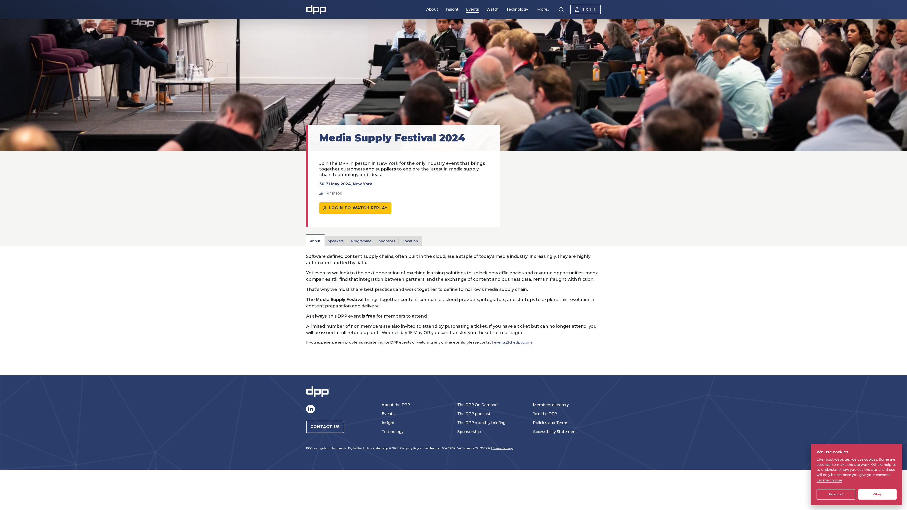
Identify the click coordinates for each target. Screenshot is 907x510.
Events (388, 414)
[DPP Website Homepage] (319, 392)
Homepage (316, 9)
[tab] (315, 241)
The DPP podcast (473, 414)
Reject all (836, 494)
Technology (393, 431)
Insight (388, 423)
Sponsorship (469, 431)
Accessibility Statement (555, 431)
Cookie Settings (502, 448)
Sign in (589, 9)
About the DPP (396, 405)
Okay (877, 494)
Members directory (551, 405)
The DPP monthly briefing (481, 423)
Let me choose (829, 480)
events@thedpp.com (513, 342)
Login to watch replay (358, 208)
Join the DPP (545, 414)
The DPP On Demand (477, 405)
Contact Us (325, 427)
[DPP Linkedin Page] (310, 409)
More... (543, 9)
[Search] (561, 9)
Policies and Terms (550, 423)
